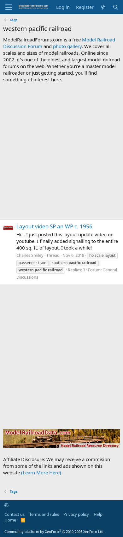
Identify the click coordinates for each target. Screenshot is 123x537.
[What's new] (103, 7)
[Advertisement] (61, 151)
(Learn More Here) (41, 472)
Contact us (14, 514)
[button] (6, 505)
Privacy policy (76, 514)
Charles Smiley (30, 255)
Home (10, 520)
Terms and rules (44, 514)
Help (98, 514)
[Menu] (8, 7)
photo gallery (67, 46)
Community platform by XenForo (54, 531)
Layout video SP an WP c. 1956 (54, 226)
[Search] (115, 7)
